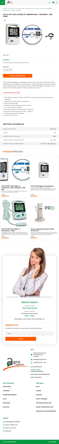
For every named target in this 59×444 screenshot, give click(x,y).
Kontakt (39, 395)
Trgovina (12, 8)
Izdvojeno (6, 403)
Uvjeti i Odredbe (41, 399)
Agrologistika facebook (12, 422)
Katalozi (6, 407)
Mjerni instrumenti (20, 8)
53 (55, 132)
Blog (37, 386)
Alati (5, 399)
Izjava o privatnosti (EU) (44, 407)
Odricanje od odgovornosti (46, 411)
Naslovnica (6, 8)
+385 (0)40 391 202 (29, 308)
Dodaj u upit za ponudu (17, 76)
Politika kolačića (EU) (43, 403)
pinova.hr (8, 431)
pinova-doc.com (10, 428)
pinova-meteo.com (11, 425)
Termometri (28, 8)
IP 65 (54, 136)
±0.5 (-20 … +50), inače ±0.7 (48, 143)
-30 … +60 (53, 140)
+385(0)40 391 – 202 (39, 362)
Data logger (35, 8)
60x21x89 (53, 129)
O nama (38, 390)
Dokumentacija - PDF (10, 92)
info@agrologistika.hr (40, 359)
